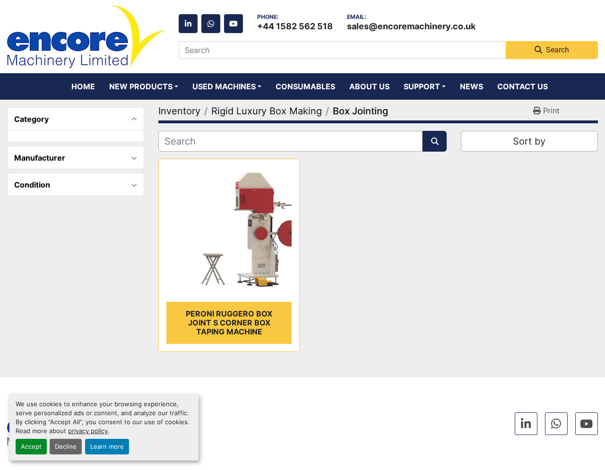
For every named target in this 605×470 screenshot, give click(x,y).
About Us (369, 86)
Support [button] (422, 86)
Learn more (107, 446)
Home (83, 86)
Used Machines (224, 86)
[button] (143, 86)
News (471, 86)
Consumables (305, 86)
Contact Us (522, 86)
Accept (31, 446)
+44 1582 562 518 (295, 26)
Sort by (529, 141)
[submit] (435, 141)
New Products (141, 86)
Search (557, 49)
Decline (66, 446)
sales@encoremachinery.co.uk (411, 26)
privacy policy (88, 431)
